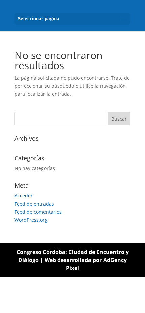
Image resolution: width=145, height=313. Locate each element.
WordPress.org (31, 220)
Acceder (23, 195)
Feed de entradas (34, 203)
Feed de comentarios (38, 212)
